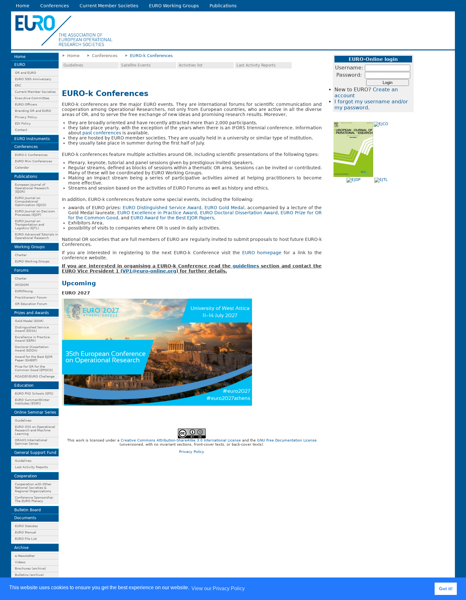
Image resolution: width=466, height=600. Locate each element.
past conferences (101, 132)
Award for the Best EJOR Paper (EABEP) (34, 358)
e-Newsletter (25, 556)
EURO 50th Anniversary (33, 79)
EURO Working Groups (174, 5)
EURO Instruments (32, 139)
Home (22, 5)
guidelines (246, 265)
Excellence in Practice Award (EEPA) (32, 338)
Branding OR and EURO (33, 111)
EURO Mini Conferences (33, 161)
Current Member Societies (109, 5)
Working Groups (29, 247)
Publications (223, 5)
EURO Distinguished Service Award (162, 207)
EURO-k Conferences (31, 155)
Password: (349, 75)
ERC (18, 85)
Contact (21, 130)
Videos (20, 562)
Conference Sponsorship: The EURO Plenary (34, 499)
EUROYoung (24, 291)
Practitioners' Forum (31, 297)
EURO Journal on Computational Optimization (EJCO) (30, 201)
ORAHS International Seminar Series (31, 441)
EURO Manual (25, 532)
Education (24, 385)
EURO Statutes (26, 526)
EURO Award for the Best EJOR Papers (172, 217)
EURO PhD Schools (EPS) (34, 393)
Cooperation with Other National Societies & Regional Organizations (33, 487)
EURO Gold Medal (224, 207)
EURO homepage (262, 252)
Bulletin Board (27, 510)
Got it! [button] (446, 588)
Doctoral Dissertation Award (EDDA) (32, 348)
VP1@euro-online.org (149, 271)
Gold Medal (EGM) (29, 321)
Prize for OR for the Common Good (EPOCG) (34, 368)
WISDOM (22, 285)
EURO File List (26, 538)
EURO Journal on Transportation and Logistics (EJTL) (29, 224)
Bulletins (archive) (29, 575)
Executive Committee (32, 98)
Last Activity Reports (31, 467)
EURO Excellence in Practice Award (157, 212)
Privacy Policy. (192, 452)
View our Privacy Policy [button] (218, 588)
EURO (19, 64)
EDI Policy (23, 123)
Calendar (22, 167)
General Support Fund (35, 452)
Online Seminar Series (35, 412)
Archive (21, 547)
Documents (25, 518)
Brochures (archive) (30, 568)
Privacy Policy (26, 117)
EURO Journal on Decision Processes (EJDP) (35, 213)
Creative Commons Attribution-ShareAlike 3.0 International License (181, 440)
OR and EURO (25, 72)
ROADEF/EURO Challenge (35, 376)
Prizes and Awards (31, 313)
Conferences (54, 5)
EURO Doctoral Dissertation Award (239, 212)
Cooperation (25, 476)
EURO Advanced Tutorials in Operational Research (36, 236)
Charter (21, 255)
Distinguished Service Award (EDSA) (32, 329)
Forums (21, 270)
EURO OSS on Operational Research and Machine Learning (35, 430)
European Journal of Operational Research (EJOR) (32, 188)
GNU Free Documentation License (287, 440)
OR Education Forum (31, 304)
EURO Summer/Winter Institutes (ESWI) (32, 401)
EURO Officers (26, 104)
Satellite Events (136, 65)
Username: (349, 68)
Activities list (191, 65)
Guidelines (23, 420)
